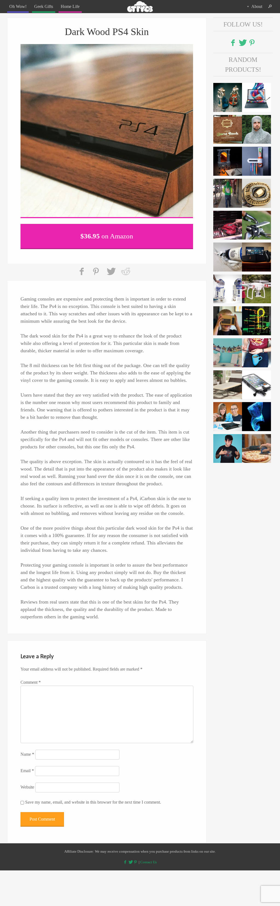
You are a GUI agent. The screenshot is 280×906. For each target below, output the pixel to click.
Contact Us (148, 859)
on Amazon (106, 234)
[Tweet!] (111, 268)
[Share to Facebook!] (82, 268)
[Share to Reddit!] (125, 268)
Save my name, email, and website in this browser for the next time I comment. (93, 798)
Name (27, 750)
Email (27, 767)
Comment (31, 678)
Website (27, 783)
